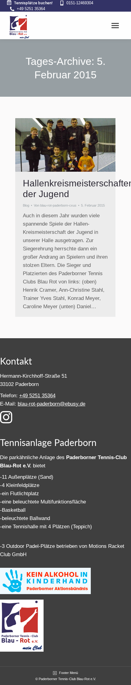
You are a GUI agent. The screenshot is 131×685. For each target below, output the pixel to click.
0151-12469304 (79, 3)
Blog (26, 205)
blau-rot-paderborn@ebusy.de (51, 404)
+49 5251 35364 (31, 8)
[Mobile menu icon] (115, 25)
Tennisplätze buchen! (33, 3)
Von (55, 205)
